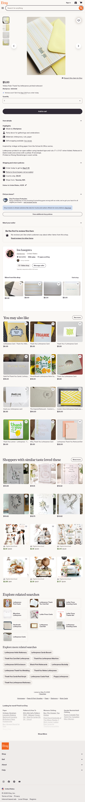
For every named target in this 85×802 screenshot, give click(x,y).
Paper (47, 698)
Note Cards (64, 698)
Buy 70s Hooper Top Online (51, 714)
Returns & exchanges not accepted (19, 172)
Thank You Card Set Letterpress (18, 659)
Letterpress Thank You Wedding (18, 671)
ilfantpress (6, 89)
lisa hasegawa (24, 250)
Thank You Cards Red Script (16, 677)
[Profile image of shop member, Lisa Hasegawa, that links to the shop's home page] (18, 260)
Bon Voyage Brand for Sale (11, 725)
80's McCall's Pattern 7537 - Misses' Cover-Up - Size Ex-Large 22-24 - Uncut (32, 716)
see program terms (30, 202)
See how (68, 208)
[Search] (81, 8)
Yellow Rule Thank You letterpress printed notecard (22, 86)
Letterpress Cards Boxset (42, 653)
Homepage (21, 698)
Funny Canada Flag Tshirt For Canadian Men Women (71, 717)
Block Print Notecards (39, 665)
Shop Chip (7, 729)
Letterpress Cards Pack (41, 677)
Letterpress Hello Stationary (17, 653)
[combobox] (41, 8)
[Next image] (78, 46)
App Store (9, 777)
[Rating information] (17, 257)
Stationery (54, 698)
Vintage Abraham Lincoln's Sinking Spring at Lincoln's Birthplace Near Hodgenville (10, 717)
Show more (77, 459)
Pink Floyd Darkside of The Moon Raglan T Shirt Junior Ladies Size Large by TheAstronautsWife (52, 722)
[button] (39, 265)
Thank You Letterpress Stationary (18, 683)
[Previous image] (14, 46)
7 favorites (42, 694)
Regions (33, 799)
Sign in (68, 3)
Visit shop (75, 277)
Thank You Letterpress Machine (47, 659)
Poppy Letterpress (62, 677)
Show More (42, 734)
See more (77, 317)
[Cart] (81, 2)
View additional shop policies (42, 214)
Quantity (6, 96)
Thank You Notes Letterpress (46, 671)
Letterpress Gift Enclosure (16, 665)
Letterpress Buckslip (61, 665)
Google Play (25, 777)
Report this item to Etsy (73, 78)
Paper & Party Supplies (35, 698)
